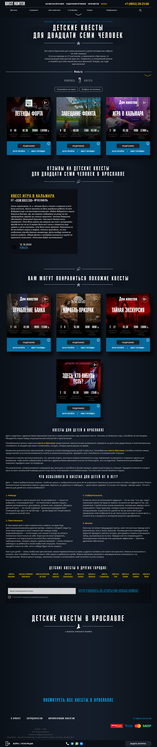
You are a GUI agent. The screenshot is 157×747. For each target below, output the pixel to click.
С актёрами (72, 10)
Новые (89, 10)
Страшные (33, 10)
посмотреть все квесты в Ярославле (78, 700)
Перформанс (111, 10)
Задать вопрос (138, 743)
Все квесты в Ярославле (55, 4)
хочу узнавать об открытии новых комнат (108, 590)
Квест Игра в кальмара (33, 195)
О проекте (16, 718)
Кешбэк (104, 4)
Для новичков (54, 10)
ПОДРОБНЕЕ (29, 146)
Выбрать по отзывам (91, 89)
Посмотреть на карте (66, 89)
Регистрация (27, 743)
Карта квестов (93, 4)
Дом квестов (24, 200)
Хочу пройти (19, 151)
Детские (13, 10)
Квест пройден (38, 151)
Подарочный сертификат (76, 4)
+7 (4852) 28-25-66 (137, 4)
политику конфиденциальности (35, 597)
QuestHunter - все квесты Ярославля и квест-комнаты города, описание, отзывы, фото (40, 737)
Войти (16, 743)
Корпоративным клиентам (61, 718)
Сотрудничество (35, 718)
